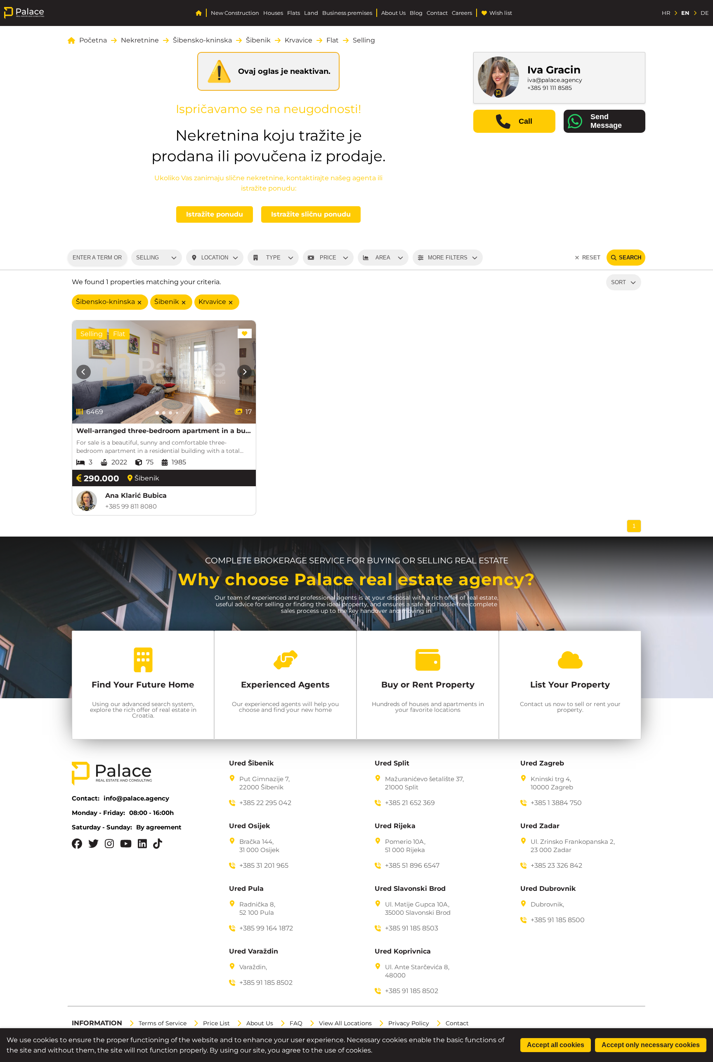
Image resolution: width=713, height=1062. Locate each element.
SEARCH (630, 257)
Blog (416, 13)
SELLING (147, 257)
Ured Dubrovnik (548, 888)
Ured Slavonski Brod (410, 888)
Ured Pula (246, 888)
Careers (462, 13)
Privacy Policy (408, 1023)
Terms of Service (163, 1023)
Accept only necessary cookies (651, 1044)
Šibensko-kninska (202, 40)
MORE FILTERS (447, 257)
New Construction (235, 13)
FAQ (296, 1023)
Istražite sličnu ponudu (311, 214)
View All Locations (345, 1023)
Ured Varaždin (253, 951)
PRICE (328, 257)
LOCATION (214, 257)
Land (311, 13)
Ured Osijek (249, 826)
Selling (364, 40)
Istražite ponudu (214, 214)
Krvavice (298, 40)
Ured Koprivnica (403, 951)
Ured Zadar (540, 826)
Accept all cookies (555, 1044)
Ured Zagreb (542, 763)
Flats (293, 13)
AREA (382, 257)
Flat (332, 40)
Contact (437, 13)
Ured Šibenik (251, 763)
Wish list (500, 13)
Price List (216, 1023)
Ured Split (392, 763)
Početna (93, 40)
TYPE (273, 257)
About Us (393, 13)
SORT (618, 282)
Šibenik (258, 40)
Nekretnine (140, 40)
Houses (273, 13)
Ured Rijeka (395, 826)
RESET (591, 257)
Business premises (347, 13)
